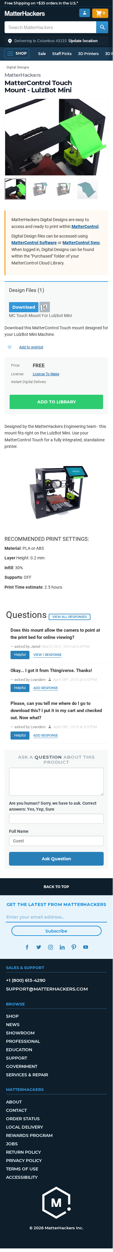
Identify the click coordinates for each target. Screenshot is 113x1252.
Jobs (12, 1144)
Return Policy (23, 1152)
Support (16, 1058)
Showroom (20, 1033)
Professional (23, 1041)
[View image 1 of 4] (15, 189)
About (14, 1102)
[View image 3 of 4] (63, 189)
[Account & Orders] (84, 13)
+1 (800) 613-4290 (25, 980)
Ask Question (56, 858)
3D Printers (88, 53)
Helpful (20, 655)
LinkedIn (62, 947)
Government (21, 1066)
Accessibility (22, 1177)
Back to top (56, 886)
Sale (42, 53)
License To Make (46, 374)
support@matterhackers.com (47, 989)
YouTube (86, 947)
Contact (16, 1110)
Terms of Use (22, 1169)
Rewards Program (29, 1135)
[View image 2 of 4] (39, 189)
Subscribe (56, 931)
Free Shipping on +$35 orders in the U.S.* (41, 3)
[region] (56, 137)
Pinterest (74, 947)
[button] (56, 41)
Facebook (27, 947)
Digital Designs (18, 67)
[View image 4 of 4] (87, 189)
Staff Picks (62, 53)
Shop (12, 1016)
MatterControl (85, 226)
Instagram (50, 947)
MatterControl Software (34, 242)
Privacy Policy (24, 1160)
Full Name (19, 831)
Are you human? (52, 806)
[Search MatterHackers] (102, 27)
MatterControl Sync (81, 242)
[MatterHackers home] (25, 14)
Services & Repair (27, 1074)
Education (19, 1049)
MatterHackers (23, 75)
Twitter (39, 947)
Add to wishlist (31, 347)
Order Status (23, 1118)
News (13, 1024)
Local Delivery (24, 1127)
